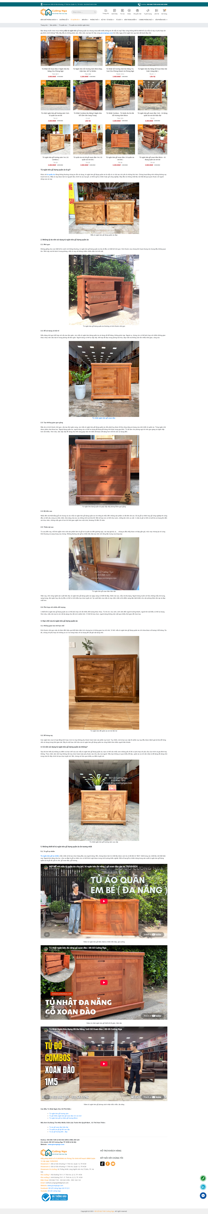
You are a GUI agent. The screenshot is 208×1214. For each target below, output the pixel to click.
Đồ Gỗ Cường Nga (54, 1191)
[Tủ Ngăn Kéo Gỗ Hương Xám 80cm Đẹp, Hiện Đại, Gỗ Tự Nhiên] (88, 51)
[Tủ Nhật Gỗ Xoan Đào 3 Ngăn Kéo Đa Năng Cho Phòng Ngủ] (55, 51)
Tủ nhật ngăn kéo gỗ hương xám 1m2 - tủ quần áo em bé (55, 114)
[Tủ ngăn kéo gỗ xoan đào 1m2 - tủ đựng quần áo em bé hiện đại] (152, 95)
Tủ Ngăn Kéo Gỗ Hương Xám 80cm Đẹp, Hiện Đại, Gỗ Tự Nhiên (87, 70)
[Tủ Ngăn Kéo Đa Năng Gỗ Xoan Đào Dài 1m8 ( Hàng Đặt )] (152, 51)
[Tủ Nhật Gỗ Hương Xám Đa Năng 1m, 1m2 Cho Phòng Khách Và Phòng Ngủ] (120, 51)
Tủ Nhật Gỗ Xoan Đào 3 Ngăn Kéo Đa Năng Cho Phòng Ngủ (55, 70)
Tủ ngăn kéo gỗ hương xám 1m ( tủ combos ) (55, 158)
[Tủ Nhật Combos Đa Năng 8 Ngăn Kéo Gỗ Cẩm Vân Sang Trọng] (88, 95)
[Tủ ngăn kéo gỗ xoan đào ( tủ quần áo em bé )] (120, 139)
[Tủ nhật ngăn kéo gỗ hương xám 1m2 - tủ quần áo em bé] (55, 95)
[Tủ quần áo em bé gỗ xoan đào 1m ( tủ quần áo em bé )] (88, 139)
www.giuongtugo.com (56, 1144)
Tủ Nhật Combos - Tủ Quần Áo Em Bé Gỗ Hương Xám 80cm (120, 114)
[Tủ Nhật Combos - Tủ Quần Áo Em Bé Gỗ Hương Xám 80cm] (120, 95)
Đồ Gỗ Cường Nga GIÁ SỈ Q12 (59, 1188)
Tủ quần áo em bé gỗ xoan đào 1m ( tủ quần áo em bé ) (88, 158)
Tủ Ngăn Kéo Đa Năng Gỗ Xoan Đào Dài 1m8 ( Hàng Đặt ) (152, 70)
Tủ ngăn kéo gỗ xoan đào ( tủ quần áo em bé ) (120, 158)
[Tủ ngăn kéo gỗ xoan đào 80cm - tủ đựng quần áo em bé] (152, 139)
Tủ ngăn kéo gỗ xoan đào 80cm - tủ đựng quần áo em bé (152, 158)
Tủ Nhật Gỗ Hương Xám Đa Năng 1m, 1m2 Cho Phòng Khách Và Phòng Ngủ (120, 70)
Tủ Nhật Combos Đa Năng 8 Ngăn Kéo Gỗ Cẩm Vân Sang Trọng (88, 114)
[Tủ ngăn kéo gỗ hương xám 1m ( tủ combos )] (55, 139)
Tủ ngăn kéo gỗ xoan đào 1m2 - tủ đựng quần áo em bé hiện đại (152, 114)
